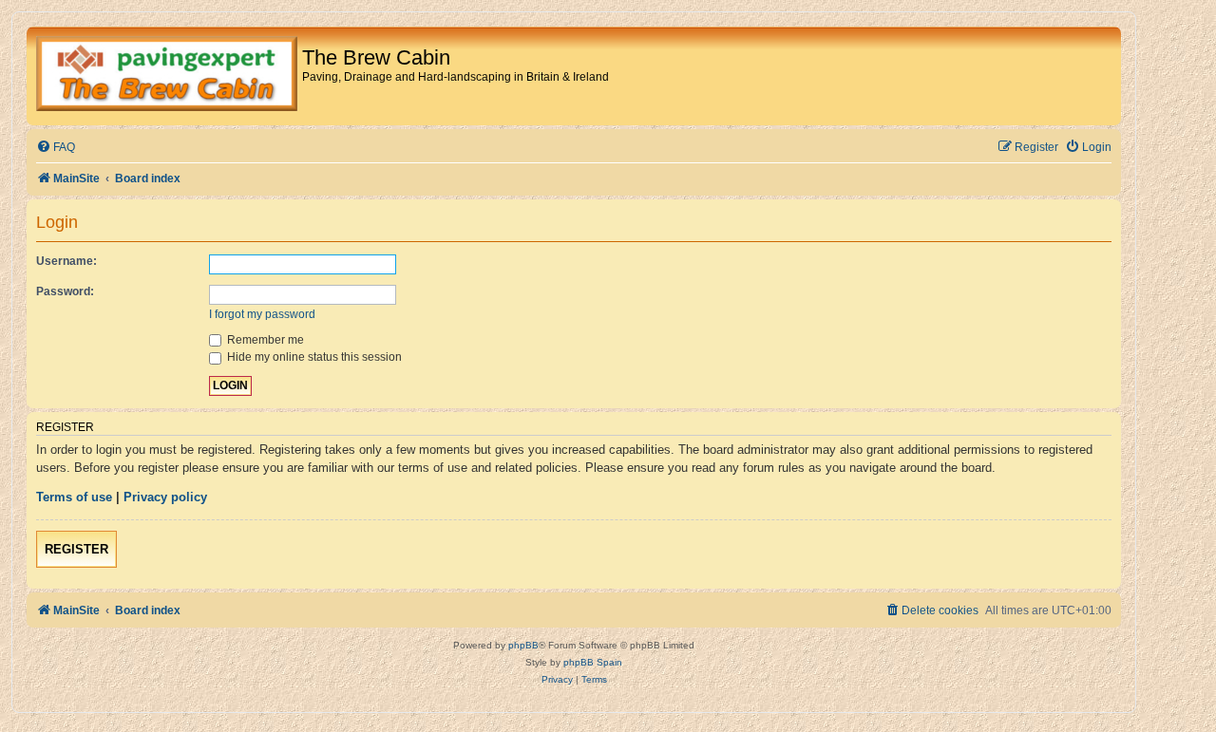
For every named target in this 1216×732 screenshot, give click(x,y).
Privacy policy (165, 497)
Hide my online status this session (313, 357)
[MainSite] (166, 76)
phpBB (523, 645)
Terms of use (74, 497)
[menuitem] (55, 147)
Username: (66, 261)
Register (76, 549)
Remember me (264, 340)
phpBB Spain (592, 662)
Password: (65, 291)
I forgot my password (262, 314)
